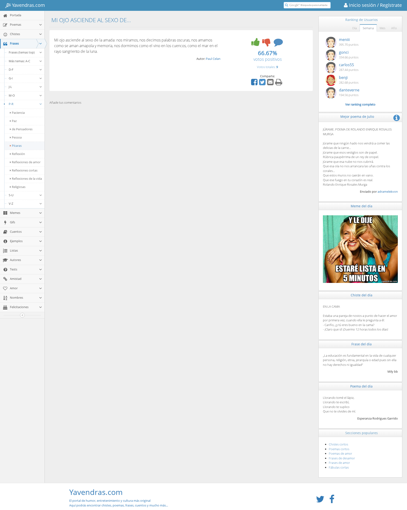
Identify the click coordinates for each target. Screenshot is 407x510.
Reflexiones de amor (26, 162)
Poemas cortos (339, 449)
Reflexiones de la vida (27, 178)
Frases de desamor (342, 458)
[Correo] (271, 84)
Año (394, 28)
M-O (12, 95)
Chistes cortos (338, 444)
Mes (382, 28)
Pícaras (17, 145)
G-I (11, 78)
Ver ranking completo (360, 104)
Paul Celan (213, 59)
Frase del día (361, 344)
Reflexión (18, 154)
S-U (11, 195)
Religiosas (18, 187)
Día (354, 28)
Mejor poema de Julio (357, 116)
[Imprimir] (279, 84)
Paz (14, 121)
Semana (368, 28)
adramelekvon (388, 191)
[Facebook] (255, 84)
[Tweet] (263, 84)
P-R (11, 104)
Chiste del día (361, 295)
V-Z (11, 203)
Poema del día (361, 386)
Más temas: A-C (19, 61)
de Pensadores (22, 129)
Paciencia (18, 112)
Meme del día (361, 206)
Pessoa (17, 137)
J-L (10, 87)
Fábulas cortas (339, 467)
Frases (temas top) (22, 52)
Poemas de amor (340, 453)
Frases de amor (339, 463)
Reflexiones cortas (24, 170)
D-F (11, 69)
